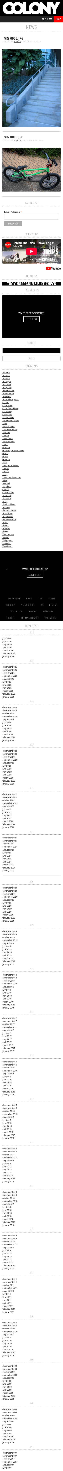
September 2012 (9, 1244)
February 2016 (8, 1091)
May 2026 (7, 644)
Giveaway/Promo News (13, 450)
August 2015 (8, 1116)
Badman (6, 378)
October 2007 (8, 1458)
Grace (5, 453)
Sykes (5, 531)
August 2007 (8, 1464)
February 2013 (8, 1221)
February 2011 (8, 1308)
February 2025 (8, 693)
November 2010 (9, 1325)
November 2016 (9, 1064)
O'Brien (5, 489)
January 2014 (8, 1181)
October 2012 (8, 1241)
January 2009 (8, 1398)
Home (29, 598)
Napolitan (6, 486)
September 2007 (9, 1461)
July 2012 (6, 1250)
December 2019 (9, 931)
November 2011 (9, 1281)
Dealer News (8, 417)
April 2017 (6, 1042)
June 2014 (6, 1166)
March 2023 (7, 777)
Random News (9, 510)
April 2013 (6, 1215)
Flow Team (7, 438)
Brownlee (6, 396)
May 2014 (7, 1169)
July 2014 (6, 1163)
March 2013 (7, 1218)
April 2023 (6, 774)
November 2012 (9, 1238)
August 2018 (8, 986)
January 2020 (8, 920)
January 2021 (8, 870)
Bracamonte (8, 393)
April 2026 (6, 647)
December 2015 (9, 1105)
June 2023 (6, 768)
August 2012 (8, 1247)
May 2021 (7, 858)
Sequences (7, 516)
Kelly (4, 474)
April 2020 (6, 911)
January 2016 (8, 1094)
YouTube (10, 617)
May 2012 (7, 1256)
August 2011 (8, 1290)
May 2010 (7, 1343)
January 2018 (8, 1007)
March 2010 (7, 1349)
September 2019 (9, 940)
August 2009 (8, 1377)
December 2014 (9, 1148)
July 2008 (6, 1424)
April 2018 (6, 998)
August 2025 (8, 678)
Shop (58, 19)
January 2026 (8, 656)
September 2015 (9, 1114)
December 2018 (9, 974)
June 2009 (6, 1383)
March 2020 (7, 914)
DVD (4, 423)
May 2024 (7, 728)
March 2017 (7, 1045)
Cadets (5, 402)
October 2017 (8, 1024)
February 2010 (8, 1352)
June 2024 (6, 725)
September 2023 (9, 759)
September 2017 (9, 1027)
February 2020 (8, 917)
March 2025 (7, 690)
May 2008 (7, 1430)
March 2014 (7, 1175)
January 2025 (8, 696)
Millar (17, 42)
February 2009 (8, 1395)
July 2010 (6, 1337)
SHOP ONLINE (14, 598)
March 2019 (7, 958)
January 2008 (8, 1442)
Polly (4, 501)
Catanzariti (7, 405)
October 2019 (8, 937)
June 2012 (6, 1253)
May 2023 (7, 771)
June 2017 (6, 1036)
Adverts (6, 372)
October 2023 (8, 756)
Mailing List (50, 617)
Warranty (48, 611)
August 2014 (8, 1160)
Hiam (4, 462)
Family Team (8, 426)
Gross (5, 456)
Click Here (31, 319)
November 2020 (9, 890)
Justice (5, 471)
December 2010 (9, 1322)
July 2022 (6, 809)
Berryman (6, 387)
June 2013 (6, 1209)
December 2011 (9, 1278)
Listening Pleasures (11, 477)
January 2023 (8, 783)
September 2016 (9, 1070)
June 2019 (6, 949)
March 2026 (7, 650)
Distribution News (10, 420)
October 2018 (8, 980)
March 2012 (7, 1262)
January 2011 (8, 1311)
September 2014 (9, 1157)
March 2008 (7, 1436)
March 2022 (7, 821)
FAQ (41, 605)
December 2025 (9, 666)
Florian (5, 435)
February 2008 (8, 1439)
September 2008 (9, 1418)
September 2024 (9, 716)
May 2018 (7, 995)
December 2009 (9, 1365)
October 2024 (8, 713)
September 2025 (9, 675)
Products (11, 605)
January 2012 (8, 1268)
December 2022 (9, 794)
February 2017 (8, 1048)
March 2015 (7, 1131)
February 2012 (8, 1265)
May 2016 (7, 1082)
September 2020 (9, 896)
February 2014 (8, 1178)
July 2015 (6, 1120)
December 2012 (9, 1235)
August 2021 (8, 849)
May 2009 (7, 1386)
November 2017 (9, 1021)
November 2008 (9, 1412)
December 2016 (9, 1061)
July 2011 (6, 1293)
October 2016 (8, 1067)
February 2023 (8, 780)
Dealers (53, 605)
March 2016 (7, 1088)
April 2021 (6, 861)
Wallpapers (7, 540)
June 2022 (6, 812)
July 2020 (6, 902)
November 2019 (9, 934)
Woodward (7, 546)
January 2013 (8, 1225)
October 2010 (8, 1328)
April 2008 (6, 1433)
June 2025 (6, 684)
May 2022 (7, 815)
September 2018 (9, 983)
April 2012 (6, 1259)
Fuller (5, 444)
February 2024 (8, 737)
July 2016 (6, 1076)
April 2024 (6, 731)
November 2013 (9, 1194)
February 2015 (8, 1135)
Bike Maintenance (30, 617)
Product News (9, 504)
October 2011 (8, 1284)
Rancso (6, 507)
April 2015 (6, 1129)
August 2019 (8, 943)
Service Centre (9, 519)
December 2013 (9, 1191)
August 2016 (8, 1073)
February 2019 (8, 961)
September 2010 (9, 1331)
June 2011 (6, 1296)
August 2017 (8, 1030)
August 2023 (8, 762)
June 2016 (6, 1079)
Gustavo (6, 459)
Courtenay (7, 411)
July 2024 (6, 722)
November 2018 (9, 977)
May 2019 (7, 952)
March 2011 (7, 1305)
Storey (5, 525)
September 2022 (9, 803)
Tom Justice (8, 534)
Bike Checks (8, 390)
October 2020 (8, 893)
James (5, 468)
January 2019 (8, 964)
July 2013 (6, 1206)
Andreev (6, 375)
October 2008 (8, 1415)
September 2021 (9, 846)
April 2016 (6, 1085)
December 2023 (9, 750)
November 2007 (9, 1455)
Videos (5, 537)
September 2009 (9, 1374)
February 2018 (8, 1004)
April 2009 (6, 1389)
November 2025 (9, 669)
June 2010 (6, 1340)
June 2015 (6, 1122)
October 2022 (8, 800)
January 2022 (8, 827)
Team (40, 598)
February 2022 (8, 824)
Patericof (6, 495)
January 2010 (8, 1355)
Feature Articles (9, 429)
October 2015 (8, 1110)
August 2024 (8, 719)
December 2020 (9, 887)
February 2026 (8, 653)
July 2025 (6, 681)
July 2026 (6, 638)
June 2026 (6, 641)
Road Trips (7, 513)
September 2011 (9, 1287)
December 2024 (9, 707)
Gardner (6, 447)
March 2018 (7, 1001)
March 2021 (7, 864)
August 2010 (8, 1334)
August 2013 (8, 1204)
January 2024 (8, 740)
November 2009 (9, 1368)
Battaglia (6, 381)
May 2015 (7, 1126)
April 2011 (6, 1302)
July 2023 (6, 765)
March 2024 (7, 734)
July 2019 (6, 946)
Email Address (13, 211)
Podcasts (6, 498)
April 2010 (6, 1346)
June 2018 (6, 992)
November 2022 (9, 797)
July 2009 (6, 1380)
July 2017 (6, 1033)
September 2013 (9, 1200)
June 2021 (6, 855)
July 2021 (6, 852)
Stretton (6, 528)
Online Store (8, 492)
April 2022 (6, 818)
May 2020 (7, 908)
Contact (33, 611)
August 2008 (8, 1421)
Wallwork (6, 543)
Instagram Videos (10, 465)
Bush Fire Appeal (10, 399)
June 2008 (6, 1427)
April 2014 (6, 1172)
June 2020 (6, 905)
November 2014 (9, 1151)
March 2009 (7, 1392)
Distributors (16, 611)
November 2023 (9, 753)
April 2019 (6, 955)
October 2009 (8, 1371)
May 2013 (7, 1212)
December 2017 (9, 1018)
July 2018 (6, 989)
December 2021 (9, 837)
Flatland (6, 432)
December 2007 (9, 1452)
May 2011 (7, 1299)
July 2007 (6, 1467)
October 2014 (8, 1154)
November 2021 (9, 840)
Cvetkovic (7, 414)
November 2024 (9, 710)
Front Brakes (8, 441)
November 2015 (9, 1108)
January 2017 (8, 1051)
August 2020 (8, 899)
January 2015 (8, 1137)
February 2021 (8, 867)
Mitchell (6, 483)
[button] (45, 19)
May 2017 (7, 1039)
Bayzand (6, 384)
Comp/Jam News (10, 408)
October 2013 (8, 1198)
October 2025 (8, 672)
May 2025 (7, 687)
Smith (5, 522)
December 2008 (9, 1409)
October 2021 (8, 843)
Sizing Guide (27, 605)
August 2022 (8, 806)
